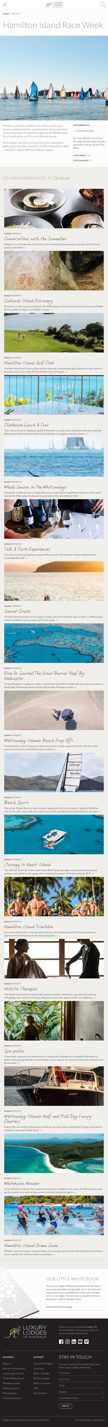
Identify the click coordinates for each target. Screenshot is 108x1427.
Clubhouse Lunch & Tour (26, 425)
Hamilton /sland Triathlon (28, 927)
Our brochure (40, 1393)
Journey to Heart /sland (27, 865)
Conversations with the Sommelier (35, 239)
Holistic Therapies (21, 989)
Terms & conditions (83, 1420)
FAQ (35, 1388)
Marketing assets (11, 1383)
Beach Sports (16, 802)
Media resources (11, 1388)
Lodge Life (91, 1327)
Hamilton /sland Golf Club (29, 363)
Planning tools (10, 1393)
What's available (41, 1378)
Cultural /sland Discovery (28, 301)
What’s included (41, 1374)
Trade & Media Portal (13, 1378)
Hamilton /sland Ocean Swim (31, 1245)
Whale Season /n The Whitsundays (35, 487)
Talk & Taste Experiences (27, 549)
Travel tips (38, 1369)
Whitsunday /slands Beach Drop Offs (38, 740)
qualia (6, 14)
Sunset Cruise (17, 611)
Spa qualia (14, 1051)
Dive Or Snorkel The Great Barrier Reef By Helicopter (44, 676)
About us (7, 1364)
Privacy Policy (99, 1420)
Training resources (12, 1398)
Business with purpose (14, 1369)
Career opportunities (13, 1374)
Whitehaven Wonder (21, 1183)
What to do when (41, 1383)
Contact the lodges (43, 1364)
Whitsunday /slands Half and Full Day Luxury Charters (48, 1119)
